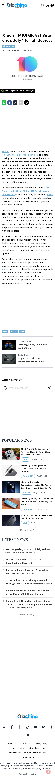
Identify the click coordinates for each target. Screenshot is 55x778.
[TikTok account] (27, 727)
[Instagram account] (19, 727)
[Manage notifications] (48, 772)
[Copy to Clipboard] (26, 102)
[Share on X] (15, 102)
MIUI (4, 269)
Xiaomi (5, 151)
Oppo (25, 459)
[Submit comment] (49, 387)
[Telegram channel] (27, 735)
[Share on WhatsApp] (4, 102)
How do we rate (29, 757)
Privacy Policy (41, 743)
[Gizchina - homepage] (16, 5)
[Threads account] (51, 727)
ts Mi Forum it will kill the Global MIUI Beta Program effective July (26, 191)
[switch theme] (47, 5)
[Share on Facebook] (9, 102)
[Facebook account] (11, 727)
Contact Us (25, 743)
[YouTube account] (35, 727)
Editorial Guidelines (36, 748)
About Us (12, 743)
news (50, 194)
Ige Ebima (12, 50)
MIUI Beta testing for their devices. (20, 155)
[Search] (42, 5)
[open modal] (52, 5)
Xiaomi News (8, 46)
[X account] (4, 727)
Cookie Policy (18, 748)
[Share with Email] (21, 102)
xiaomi (13, 331)
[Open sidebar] (3, 5)
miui (22, 331)
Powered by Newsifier (27, 774)
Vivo (25, 523)
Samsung (28, 476)
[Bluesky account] (43, 727)
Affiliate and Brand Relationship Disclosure (28, 753)
